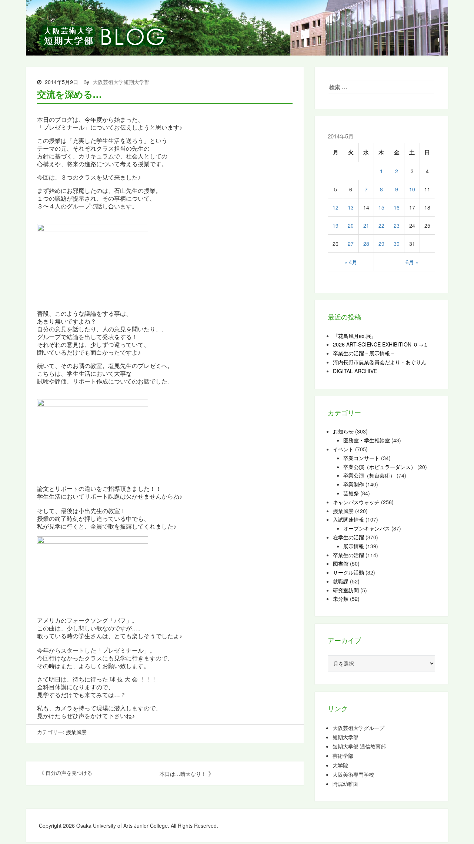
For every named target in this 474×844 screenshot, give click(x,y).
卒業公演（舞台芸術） (369, 475)
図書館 (340, 563)
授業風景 (76, 732)
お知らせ (343, 431)
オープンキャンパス (366, 528)
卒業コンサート (361, 458)
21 (366, 225)
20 (351, 225)
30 (397, 243)
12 (335, 207)
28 (366, 243)
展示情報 (353, 546)
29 (381, 243)
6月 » (411, 262)
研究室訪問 (346, 590)
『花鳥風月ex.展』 (354, 335)
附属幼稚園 (345, 783)
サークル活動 (348, 572)
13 (351, 207)
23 (397, 225)
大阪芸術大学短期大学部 (121, 82)
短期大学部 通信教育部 (359, 746)
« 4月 (350, 262)
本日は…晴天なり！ (183, 773)
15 (381, 207)
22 (381, 225)
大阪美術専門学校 (353, 774)
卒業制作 (353, 484)
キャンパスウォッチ (356, 502)
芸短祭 (351, 493)
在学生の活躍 (348, 537)
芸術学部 (343, 755)
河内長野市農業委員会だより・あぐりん (379, 362)
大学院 (340, 765)
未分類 (340, 598)
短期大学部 (345, 737)
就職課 (340, 581)
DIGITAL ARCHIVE (355, 371)
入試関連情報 (348, 519)
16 (397, 207)
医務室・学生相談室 (366, 440)
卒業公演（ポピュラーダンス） (379, 466)
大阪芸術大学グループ (358, 727)
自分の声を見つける (69, 772)
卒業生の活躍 (348, 555)
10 (412, 189)
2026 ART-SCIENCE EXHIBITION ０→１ (380, 344)
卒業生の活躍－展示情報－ (364, 353)
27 (351, 243)
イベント (343, 449)
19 (335, 225)
